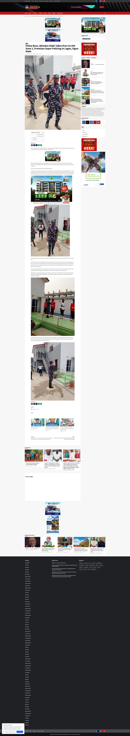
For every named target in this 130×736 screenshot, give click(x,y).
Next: (64, 438)
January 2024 (27, 633)
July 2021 (27, 699)
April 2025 (27, 599)
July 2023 (27, 647)
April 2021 (27, 706)
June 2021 (27, 702)
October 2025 (27, 585)
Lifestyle (40, 13)
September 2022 (28, 670)
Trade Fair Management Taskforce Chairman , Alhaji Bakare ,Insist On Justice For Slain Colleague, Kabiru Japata (52, 465)
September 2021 (28, 695)
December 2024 (28, 608)
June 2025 (27, 594)
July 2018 (27, 724)
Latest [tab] (83, 57)
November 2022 (28, 665)
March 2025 (27, 601)
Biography (84, 108)
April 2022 (27, 681)
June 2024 (27, 622)
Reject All (13, 731)
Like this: (34, 139)
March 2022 (27, 683)
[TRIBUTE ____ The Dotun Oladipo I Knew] (86, 63)
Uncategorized (93, 89)
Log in (83, 130)
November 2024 (28, 610)
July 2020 (27, 718)
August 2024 (27, 617)
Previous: (42, 438)
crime (27, 43)
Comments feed (85, 134)
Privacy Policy (46, 1)
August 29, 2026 (34, 549)
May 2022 (27, 679)
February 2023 (27, 658)
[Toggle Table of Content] (42, 132)
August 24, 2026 (99, 553)
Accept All (19, 731)
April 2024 (27, 626)
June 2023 (27, 649)
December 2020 (28, 711)
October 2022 (27, 667)
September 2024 (28, 615)
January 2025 (27, 606)
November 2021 (28, 690)
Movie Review (86, 567)
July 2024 (27, 619)
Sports (92, 115)
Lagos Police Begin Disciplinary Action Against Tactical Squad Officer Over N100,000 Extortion (97, 73)
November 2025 (28, 583)
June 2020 (27, 720)
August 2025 (27, 590)
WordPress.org (84, 136)
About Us (36, 1)
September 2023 (28, 642)
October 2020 (27, 715)
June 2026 (27, 567)
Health (97, 565)
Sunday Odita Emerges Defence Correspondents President (32, 463)
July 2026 (27, 565)
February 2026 (27, 576)
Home (33, 1)
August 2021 (27, 697)
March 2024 (27, 629)
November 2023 (28, 638)
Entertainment (60, 13)
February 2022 (27, 686)
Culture (96, 108)
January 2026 (27, 578)
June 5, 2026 (52, 468)
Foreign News (92, 565)
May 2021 (27, 704)
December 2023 (28, 635)
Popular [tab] (88, 57)
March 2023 (27, 656)
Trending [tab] (93, 57)
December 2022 (28, 663)
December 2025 (28, 581)
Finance (87, 565)
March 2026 (27, 574)
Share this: (35, 137)
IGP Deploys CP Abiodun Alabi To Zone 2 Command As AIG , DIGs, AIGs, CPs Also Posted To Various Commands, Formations (52, 427)
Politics (49, 13)
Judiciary (101, 565)
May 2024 (27, 624)
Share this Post (41, 134)
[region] (13, 728)
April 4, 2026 (71, 470)
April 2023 (27, 654)
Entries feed (84, 132)
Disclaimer (51, 1)
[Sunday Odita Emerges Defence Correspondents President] (34, 456)
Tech (95, 115)
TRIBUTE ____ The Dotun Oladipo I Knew (97, 64)
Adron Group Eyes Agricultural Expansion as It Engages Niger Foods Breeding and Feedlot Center (97, 82)
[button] (104, 13)
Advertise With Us (57, 1)
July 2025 (27, 592)
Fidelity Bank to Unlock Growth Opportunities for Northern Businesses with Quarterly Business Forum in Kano (97, 91)
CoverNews (73, 734)
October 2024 (27, 613)
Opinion (45, 13)
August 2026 (27, 562)
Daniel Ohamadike (47, 468)
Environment (81, 565)
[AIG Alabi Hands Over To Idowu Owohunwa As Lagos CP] (38, 422)
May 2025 (27, 597)
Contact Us (41, 1)
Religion (54, 13)
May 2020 (27, 722)
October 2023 (27, 640)
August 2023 (27, 645)
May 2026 (27, 569)
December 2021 (28, 688)
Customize (6, 731)
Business (35, 13)
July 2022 (27, 674)
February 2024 (27, 631)
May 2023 (27, 651)
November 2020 (28, 713)
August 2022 (27, 672)
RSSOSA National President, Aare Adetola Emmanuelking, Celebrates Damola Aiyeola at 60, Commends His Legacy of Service (97, 101)
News (29, 13)
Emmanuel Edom (28, 549)
